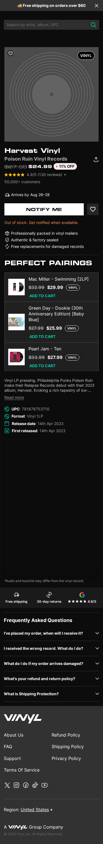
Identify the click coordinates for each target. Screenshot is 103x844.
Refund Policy (66, 735)
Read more (14, 397)
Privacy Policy (66, 758)
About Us (13, 735)
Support (12, 758)
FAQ (8, 746)
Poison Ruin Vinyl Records (35, 159)
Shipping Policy (68, 746)
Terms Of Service (22, 770)
